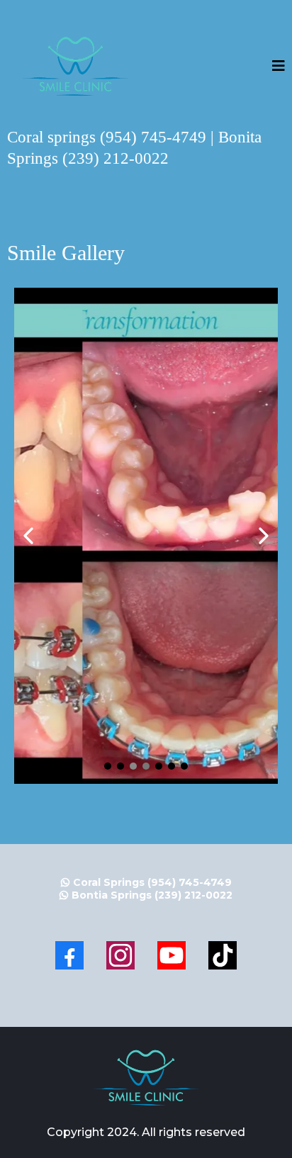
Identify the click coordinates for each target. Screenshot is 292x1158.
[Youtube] (171, 955)
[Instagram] (120, 955)
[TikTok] (222, 955)
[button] (278, 67)
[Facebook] (69, 955)
